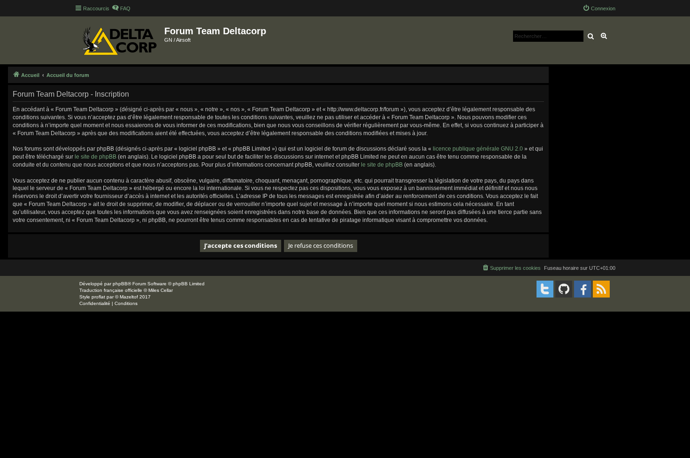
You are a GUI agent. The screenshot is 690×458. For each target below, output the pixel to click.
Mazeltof (129, 296)
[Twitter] (545, 289)
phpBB (120, 283)
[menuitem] (121, 8)
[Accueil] (119, 40)
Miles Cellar (160, 290)
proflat (98, 296)
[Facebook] (582, 289)
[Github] (563, 289)
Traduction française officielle (110, 290)
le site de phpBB (95, 156)
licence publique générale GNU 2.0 (478, 148)
